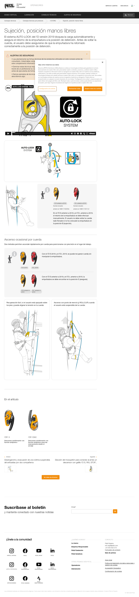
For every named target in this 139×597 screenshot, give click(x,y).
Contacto (103, 14)
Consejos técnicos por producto (33, 21)
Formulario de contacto (112, 550)
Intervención (75, 569)
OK (115, 511)
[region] (70, 77)
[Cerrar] (102, 62)
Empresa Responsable (79, 547)
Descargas (124, 5)
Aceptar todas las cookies (93, 88)
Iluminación (29, 15)
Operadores (36, 5)
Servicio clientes (111, 5)
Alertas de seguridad (72, 15)
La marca (74, 543)
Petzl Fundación (77, 550)
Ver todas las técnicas (50, 477)
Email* (73, 507)
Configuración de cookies (47, 88)
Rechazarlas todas (74, 88)
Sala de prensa (110, 553)
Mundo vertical (10, 15)
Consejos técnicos (48, 15)
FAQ (101, 11)
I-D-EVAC (53, 21)
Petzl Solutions (76, 554)
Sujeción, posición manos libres (73, 21)
